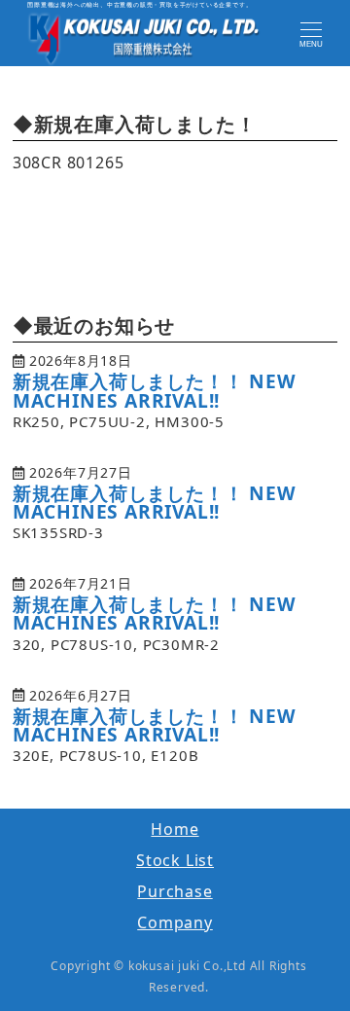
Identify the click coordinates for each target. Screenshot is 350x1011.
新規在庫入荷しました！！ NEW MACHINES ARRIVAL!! (155, 390)
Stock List (175, 860)
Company (175, 922)
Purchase (174, 891)
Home (174, 829)
